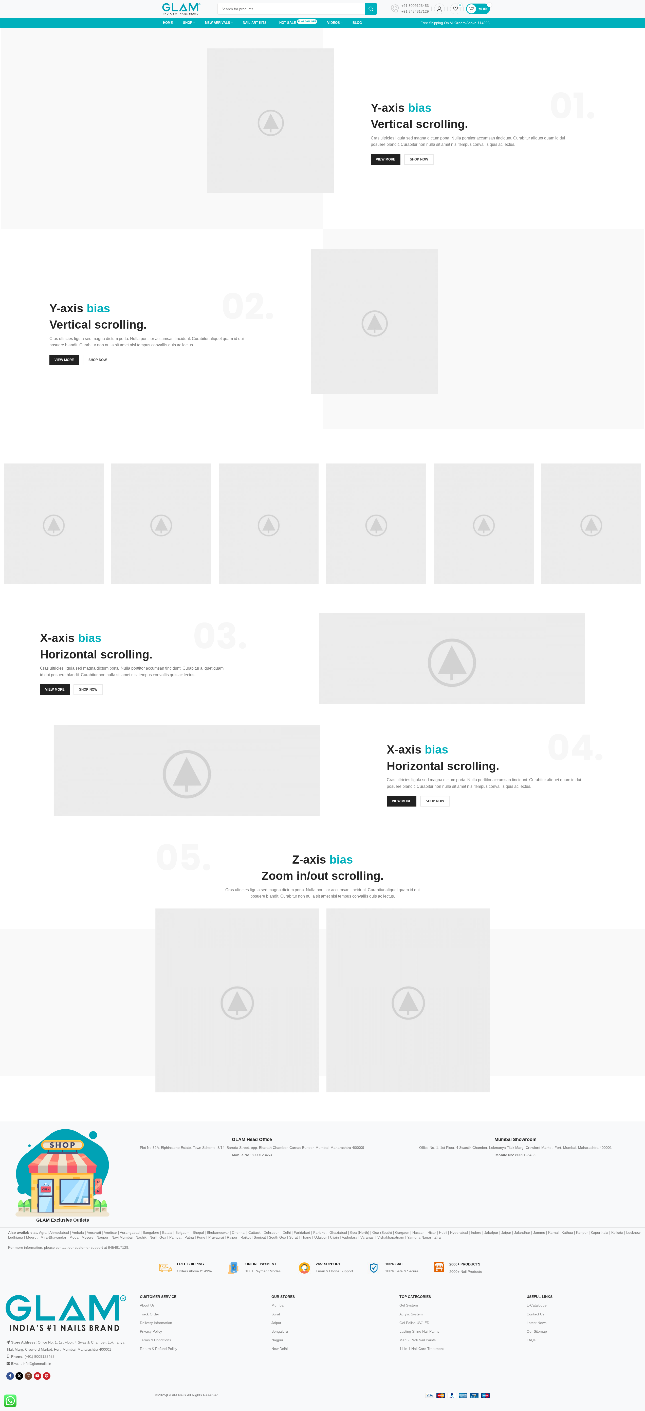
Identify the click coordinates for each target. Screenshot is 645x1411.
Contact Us (535, 1314)
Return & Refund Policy (158, 1349)
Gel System (408, 1305)
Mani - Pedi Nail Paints (417, 1340)
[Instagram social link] (28, 1376)
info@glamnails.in (37, 1364)
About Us (147, 1305)
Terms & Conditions (155, 1340)
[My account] (439, 9)
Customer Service (158, 1297)
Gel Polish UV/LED (414, 1323)
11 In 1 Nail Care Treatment (421, 1349)
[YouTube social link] (37, 1376)
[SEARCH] (371, 9)
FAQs (531, 1340)
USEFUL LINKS (539, 1297)
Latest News (536, 1323)
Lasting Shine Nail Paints (419, 1331)
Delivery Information (156, 1323)
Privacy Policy (151, 1331)
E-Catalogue (537, 1305)
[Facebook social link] (10, 1376)
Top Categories (415, 1297)
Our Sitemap (537, 1331)
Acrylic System (411, 1314)
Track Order (149, 1314)
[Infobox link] (410, 9)
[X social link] (19, 1376)
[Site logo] (181, 9)
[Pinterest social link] (46, 1376)
